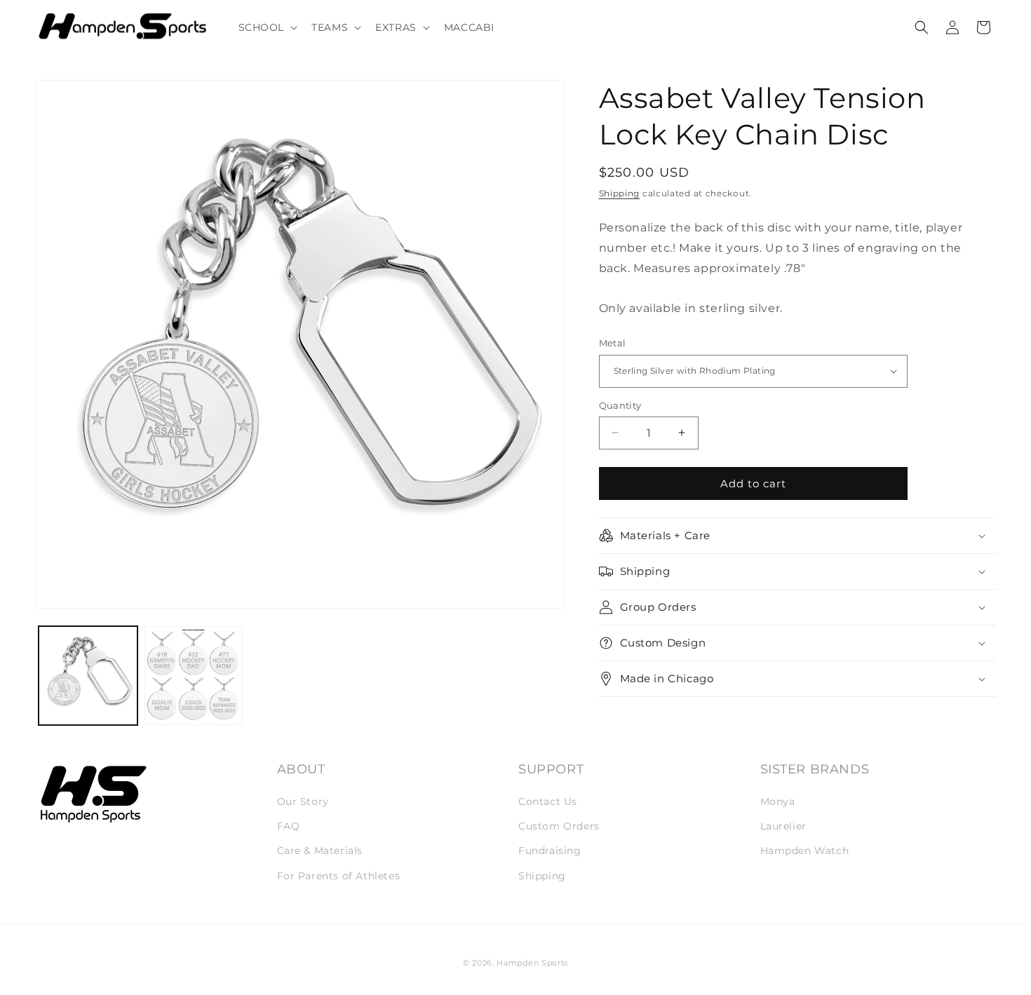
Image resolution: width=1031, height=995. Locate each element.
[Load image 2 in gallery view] (193, 674)
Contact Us (547, 801)
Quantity (620, 404)
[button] (267, 27)
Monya (777, 801)
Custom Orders (559, 826)
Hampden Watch (804, 850)
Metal (612, 342)
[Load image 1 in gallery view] (88, 674)
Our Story (303, 801)
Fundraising (549, 850)
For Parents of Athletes (338, 875)
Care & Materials (320, 850)
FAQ (288, 826)
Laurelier (783, 826)
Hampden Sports (532, 963)
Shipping (619, 193)
